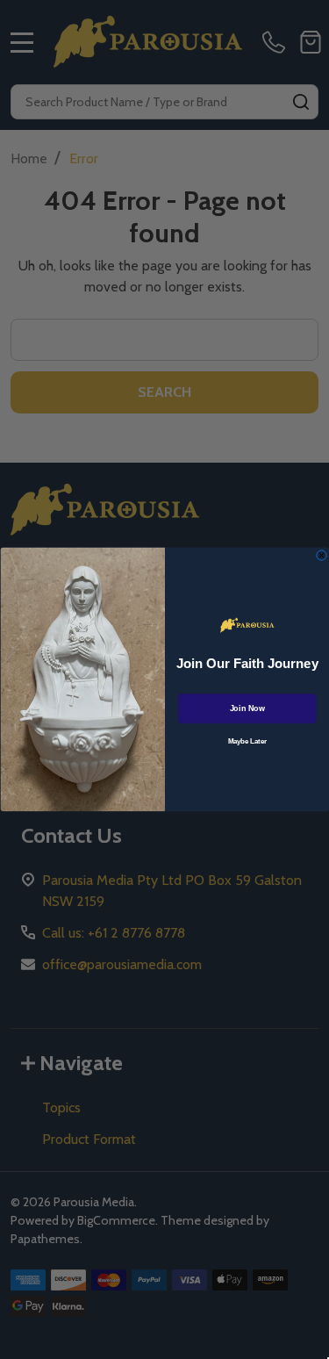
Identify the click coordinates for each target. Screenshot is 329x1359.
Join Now (247, 708)
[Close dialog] (321, 555)
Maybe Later (246, 741)
